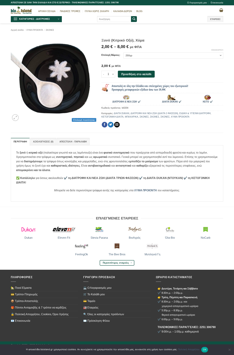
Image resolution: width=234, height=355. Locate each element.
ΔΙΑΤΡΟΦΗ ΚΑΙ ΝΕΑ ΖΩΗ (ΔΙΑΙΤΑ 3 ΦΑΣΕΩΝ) (154, 113)
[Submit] (134, 19)
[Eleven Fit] (64, 229)
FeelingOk (81, 254)
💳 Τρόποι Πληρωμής (24, 294)
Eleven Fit (64, 237)
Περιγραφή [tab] (20, 141)
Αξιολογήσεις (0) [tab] (43, 141)
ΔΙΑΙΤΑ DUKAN (170, 102)
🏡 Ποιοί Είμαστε (21, 287)
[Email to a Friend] (117, 125)
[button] (36, 19)
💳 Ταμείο (89, 301)
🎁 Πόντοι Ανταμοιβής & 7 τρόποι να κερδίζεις (38, 307)
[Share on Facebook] (104, 125)
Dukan (28, 237)
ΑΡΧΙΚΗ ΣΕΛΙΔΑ (47, 11)
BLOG (139, 11)
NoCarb (205, 237)
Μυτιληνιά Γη (152, 254)
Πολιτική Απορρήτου (189, 349)
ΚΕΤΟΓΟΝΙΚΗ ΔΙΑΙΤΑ (112, 116)
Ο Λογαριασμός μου (197, 2)
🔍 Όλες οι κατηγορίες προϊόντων (103, 314)
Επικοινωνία (217, 2)
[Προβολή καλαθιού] (221, 10)
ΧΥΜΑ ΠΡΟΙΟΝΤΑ (34, 30)
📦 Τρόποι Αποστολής (24, 301)
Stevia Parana (99, 237)
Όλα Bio (170, 237)
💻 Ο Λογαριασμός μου (97, 287)
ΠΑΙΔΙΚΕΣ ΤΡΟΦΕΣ (70, 11)
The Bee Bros (117, 254)
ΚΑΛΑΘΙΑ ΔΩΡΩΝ (122, 11)
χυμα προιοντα (145, 190)
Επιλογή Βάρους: (110, 55)
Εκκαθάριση (217, 50)
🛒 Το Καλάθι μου (94, 294)
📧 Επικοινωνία (20, 320)
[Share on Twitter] (111, 125)
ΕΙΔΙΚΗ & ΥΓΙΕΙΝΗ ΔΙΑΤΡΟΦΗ (195, 113)
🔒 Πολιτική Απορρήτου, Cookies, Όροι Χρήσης (40, 314)
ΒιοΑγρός (135, 237)
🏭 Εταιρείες (90, 307)
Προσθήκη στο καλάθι (136, 74)
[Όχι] (229, 350)
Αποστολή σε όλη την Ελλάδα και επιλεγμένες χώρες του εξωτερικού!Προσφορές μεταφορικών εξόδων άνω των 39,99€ (150, 87)
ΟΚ (204, 349)
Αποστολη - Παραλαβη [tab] (73, 141)
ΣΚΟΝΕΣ (50, 30)
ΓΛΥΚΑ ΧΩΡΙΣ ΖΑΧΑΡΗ (97, 11)
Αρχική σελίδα (17, 30)
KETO (206, 102)
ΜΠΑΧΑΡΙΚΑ (131, 116)
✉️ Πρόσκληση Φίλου (96, 320)
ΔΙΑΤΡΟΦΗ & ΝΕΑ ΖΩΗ (124, 102)
